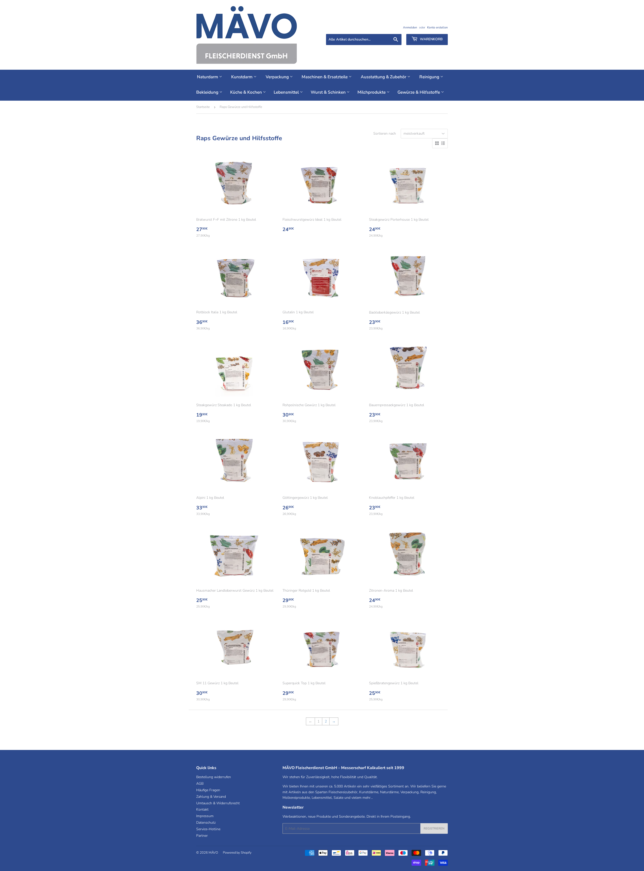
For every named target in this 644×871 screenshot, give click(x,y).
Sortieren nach (384, 133)
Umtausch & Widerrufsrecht (218, 803)
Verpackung (278, 77)
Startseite (203, 107)
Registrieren (434, 828)
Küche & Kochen (246, 92)
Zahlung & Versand (211, 796)
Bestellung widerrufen (213, 777)
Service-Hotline (208, 829)
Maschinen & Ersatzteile (325, 77)
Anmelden (410, 27)
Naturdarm (208, 77)
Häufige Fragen (208, 790)
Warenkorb (431, 39)
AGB (200, 783)
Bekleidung (207, 92)
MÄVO (213, 852)
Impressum (205, 816)
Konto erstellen (437, 27)
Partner (202, 835)
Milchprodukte (372, 92)
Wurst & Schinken (329, 92)
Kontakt (202, 809)
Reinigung (429, 77)
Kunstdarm (242, 77)
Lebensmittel (287, 92)
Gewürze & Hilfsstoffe (419, 92)
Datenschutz (206, 822)
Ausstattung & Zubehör (384, 77)
